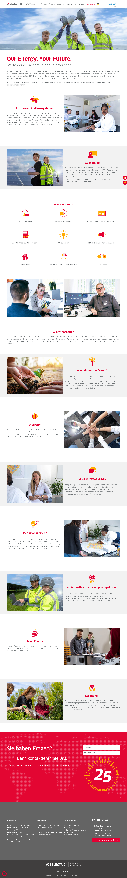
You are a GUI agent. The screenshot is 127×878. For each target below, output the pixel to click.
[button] (4, 873)
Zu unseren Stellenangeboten (35, 108)
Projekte (44, 4)
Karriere (81, 4)
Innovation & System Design (48, 825)
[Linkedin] (106, 820)
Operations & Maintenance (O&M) (49, 832)
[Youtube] (98, 820)
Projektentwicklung (44, 828)
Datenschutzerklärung (102, 826)
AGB (95, 833)
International (90, 4)
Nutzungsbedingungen (102, 831)
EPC (38, 830)
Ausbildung (92, 163)
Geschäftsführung (72, 825)
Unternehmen (72, 4)
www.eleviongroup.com (63, 871)
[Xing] (103, 820)
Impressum (98, 828)
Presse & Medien (72, 835)
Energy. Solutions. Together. (76, 830)
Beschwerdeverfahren (102, 835)
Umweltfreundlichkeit (45, 835)
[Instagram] (93, 820)
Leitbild (69, 828)
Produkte (52, 4)
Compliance (70, 832)
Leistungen (61, 4)
